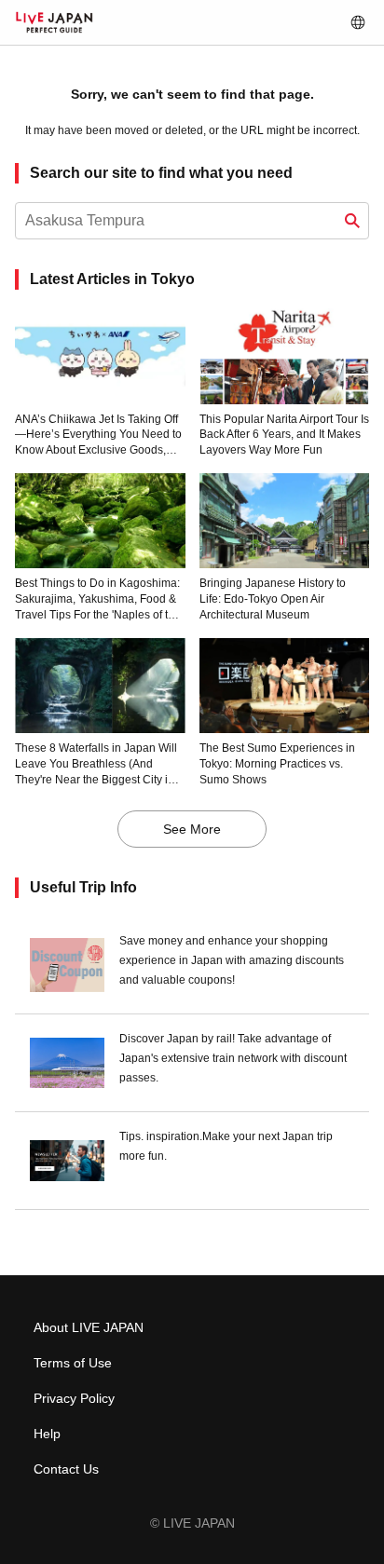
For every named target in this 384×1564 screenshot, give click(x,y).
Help (47, 1433)
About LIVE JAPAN (89, 1327)
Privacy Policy (74, 1398)
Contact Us (66, 1469)
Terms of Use (73, 1362)
